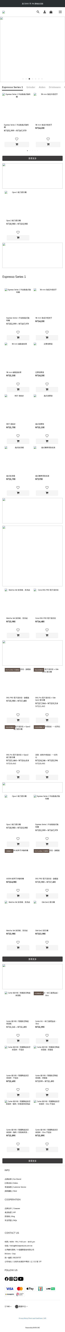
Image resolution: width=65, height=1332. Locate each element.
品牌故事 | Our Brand (13, 1179)
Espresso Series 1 (12, 87)
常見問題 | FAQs (11, 1220)
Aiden (42, 87)
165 (45, 1318)
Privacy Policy (23, 1318)
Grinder (30, 87)
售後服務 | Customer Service (15, 1187)
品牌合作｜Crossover (12, 1208)
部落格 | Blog (10, 1216)
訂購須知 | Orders (11, 1183)
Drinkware (55, 87)
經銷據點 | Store (11, 1191)
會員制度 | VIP (10, 1212)
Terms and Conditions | (36, 1318)
